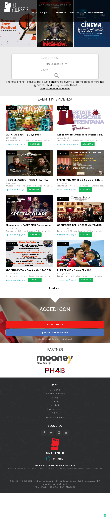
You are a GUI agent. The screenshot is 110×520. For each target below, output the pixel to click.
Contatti (74, 13)
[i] (66, 432)
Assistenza (60, 13)
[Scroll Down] (55, 290)
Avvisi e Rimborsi (55, 417)
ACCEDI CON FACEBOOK (55, 333)
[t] (51, 432)
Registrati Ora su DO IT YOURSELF (55, 339)
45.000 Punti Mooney (46, 85)
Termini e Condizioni (55, 393)
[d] (58, 432)
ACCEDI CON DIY (55, 325)
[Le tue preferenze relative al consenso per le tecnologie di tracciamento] (105, 515)
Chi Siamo (55, 390)
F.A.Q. (55, 413)
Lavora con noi (55, 409)
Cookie (54, 401)
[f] (44, 432)
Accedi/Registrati (93, 13)
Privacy (55, 397)
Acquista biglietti (41, 13)
